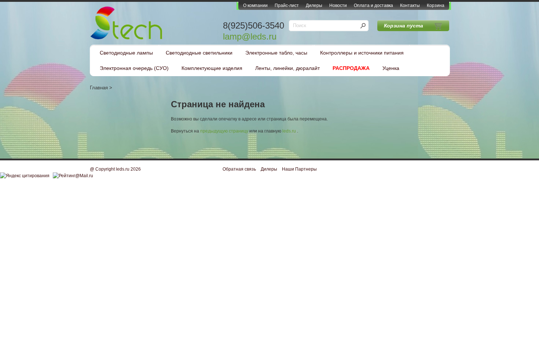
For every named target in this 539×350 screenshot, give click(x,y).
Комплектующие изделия (212, 68)
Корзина (435, 5)
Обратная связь (239, 169)
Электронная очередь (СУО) (134, 68)
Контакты (410, 5)
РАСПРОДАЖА (351, 68)
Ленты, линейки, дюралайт (287, 68)
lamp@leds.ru (249, 36)
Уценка (390, 68)
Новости (338, 5)
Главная (99, 87)
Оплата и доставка (373, 5)
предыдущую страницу (224, 131)
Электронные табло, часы (276, 53)
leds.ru (289, 131)
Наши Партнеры (299, 169)
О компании (255, 5)
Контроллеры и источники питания (362, 53)
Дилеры (314, 5)
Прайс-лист (287, 5)
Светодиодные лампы (126, 53)
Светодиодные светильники (199, 53)
